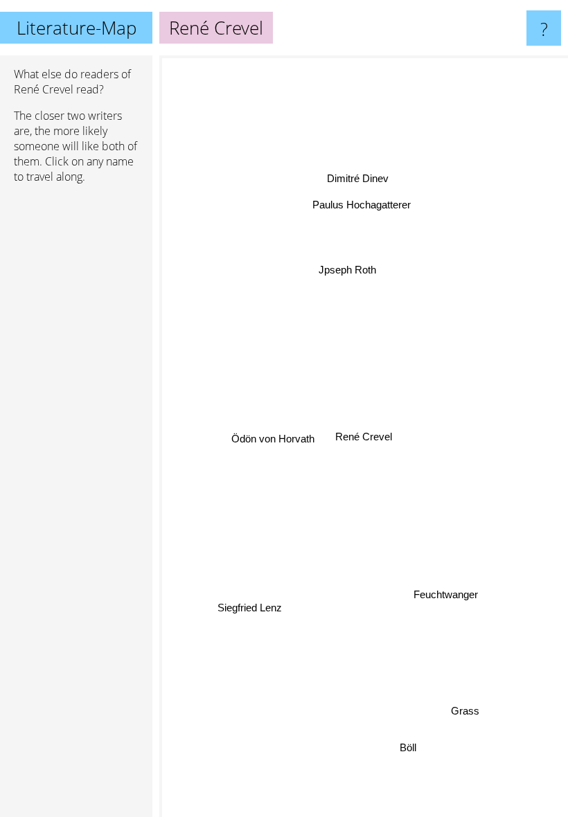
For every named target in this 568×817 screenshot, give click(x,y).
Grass (464, 712)
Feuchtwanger (448, 590)
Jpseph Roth (347, 270)
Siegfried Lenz (250, 607)
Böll (407, 747)
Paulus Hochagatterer (361, 204)
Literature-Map (76, 27)
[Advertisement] (76, 406)
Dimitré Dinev (358, 178)
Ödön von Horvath (272, 439)
